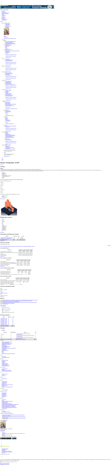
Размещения (4, 361)
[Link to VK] (2, 442)
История (3, 330)
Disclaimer (3, 452)
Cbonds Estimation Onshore (6, 346)
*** (2, 219)
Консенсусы (7, 126)
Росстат (7, 112)
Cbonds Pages (7, 51)
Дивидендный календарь (5, 357)
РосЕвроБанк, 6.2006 (4, 322)
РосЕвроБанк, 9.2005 (4, 325)
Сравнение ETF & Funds (9, 73)
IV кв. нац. (2, 295)
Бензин (7, 119)
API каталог (7, 146)
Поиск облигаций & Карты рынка (11, 41)
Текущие (3, 329)
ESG (6, 47)
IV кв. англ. (6, 295)
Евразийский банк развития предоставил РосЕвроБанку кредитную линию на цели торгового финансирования (20, 302)
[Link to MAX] (2, 443)
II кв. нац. (1, 289)
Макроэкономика (8, 111)
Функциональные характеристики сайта (8, 404)
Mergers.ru (3, 434)
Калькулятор (4, 411)
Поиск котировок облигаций (6, 344)
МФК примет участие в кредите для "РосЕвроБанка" (11, 301)
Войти (1, 9)
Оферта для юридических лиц (6, 406)
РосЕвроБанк (4, 173)
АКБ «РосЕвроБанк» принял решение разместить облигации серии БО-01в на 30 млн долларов (17, 300)
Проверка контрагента (9, 139)
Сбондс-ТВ (3, 17)
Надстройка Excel (4, 368)
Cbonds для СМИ (8, 26)
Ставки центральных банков (10, 105)
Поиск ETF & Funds (8, 72)
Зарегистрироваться (5, 9)
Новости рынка (8, 23)
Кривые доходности (5, 13)
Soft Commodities (8, 120)
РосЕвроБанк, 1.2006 (4, 324)
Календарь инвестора (9, 95)
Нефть (6, 118)
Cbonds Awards (8, 52)
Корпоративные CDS (9, 83)
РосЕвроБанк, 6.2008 (4, 318)
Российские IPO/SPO (9, 60)
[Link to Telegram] (2, 440)
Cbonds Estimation (4, 345)
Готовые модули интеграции (10, 147)
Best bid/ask (3, 15)
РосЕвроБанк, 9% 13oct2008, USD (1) (6, 238)
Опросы (7, 53)
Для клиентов (4, 399)
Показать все (2, 232)
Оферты (7, 92)
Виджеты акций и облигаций (10, 137)
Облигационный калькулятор (10, 135)
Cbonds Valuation (4, 347)
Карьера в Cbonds (4, 402)
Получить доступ (2, 198)
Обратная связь (4, 449)
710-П (3, 374)
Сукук (6, 48)
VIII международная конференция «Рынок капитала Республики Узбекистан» (13, 416)
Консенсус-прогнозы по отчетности (7, 384)
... (2, 160)
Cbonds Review (4, 394)
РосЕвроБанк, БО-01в (4, 239)
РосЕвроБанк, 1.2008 (4, 319)
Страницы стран (4, 382)
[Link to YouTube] (2, 441)
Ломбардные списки (9, 49)
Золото (7, 117)
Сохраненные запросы (9, 136)
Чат (6, 138)
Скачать (1, 164)
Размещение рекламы (5, 448)
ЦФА (3, 14)
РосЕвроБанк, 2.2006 (4, 323)
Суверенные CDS (8, 82)
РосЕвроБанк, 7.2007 (4, 320)
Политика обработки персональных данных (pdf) (9, 407)
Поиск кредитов (8, 66)
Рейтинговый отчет (19, 334)
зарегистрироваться (7, 461)
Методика (109, 245)
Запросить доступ (6, 156)
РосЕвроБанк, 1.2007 (4, 321)
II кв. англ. (5, 289)
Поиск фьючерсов (9, 81)
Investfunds (3, 432)
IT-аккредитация (4, 408)
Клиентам (3, 450)
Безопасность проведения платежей (7, 401)
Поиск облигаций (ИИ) (9, 42)
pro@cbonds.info (2, 430)
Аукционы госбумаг (9, 93)
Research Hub (7, 24)
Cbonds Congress (10, 413)
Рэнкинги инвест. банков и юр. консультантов (12, 50)
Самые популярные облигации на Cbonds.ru (8, 353)
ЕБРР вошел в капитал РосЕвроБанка (9, 303)
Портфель (3, 11)
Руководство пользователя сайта (7, 403)
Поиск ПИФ (7, 74)
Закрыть (1, 21)
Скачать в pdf (16, 404)
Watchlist (3, 18)
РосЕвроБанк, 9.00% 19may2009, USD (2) (7, 237)
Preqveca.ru (3, 435)
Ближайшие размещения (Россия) (10, 43)
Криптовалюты (8, 103)
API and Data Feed (8, 145)
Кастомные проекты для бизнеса (10, 148)
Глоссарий (3, 396)
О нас (3, 400)
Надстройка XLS (4, 19)
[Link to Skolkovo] (4, 447)
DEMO (5, 152)
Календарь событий (8, 90)
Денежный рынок (8, 94)
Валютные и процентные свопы (10, 84)
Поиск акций (7, 59)
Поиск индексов (8, 102)
